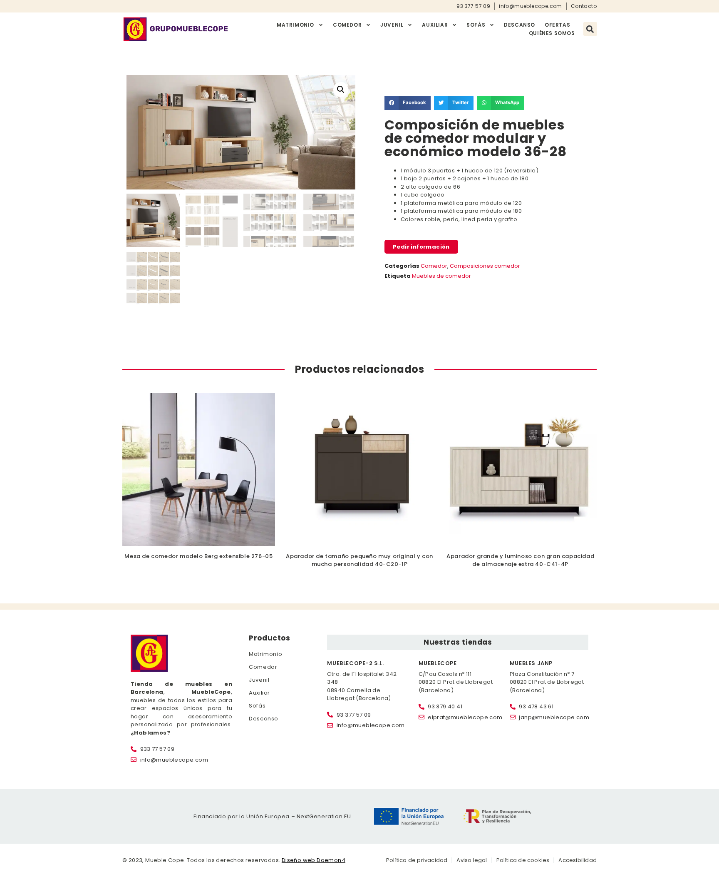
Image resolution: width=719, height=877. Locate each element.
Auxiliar (435, 24)
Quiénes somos (552, 33)
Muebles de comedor (441, 276)
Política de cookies (523, 860)
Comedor (347, 24)
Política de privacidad (416, 860)
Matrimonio (295, 24)
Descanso (519, 24)
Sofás (475, 24)
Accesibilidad (577, 860)
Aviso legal (471, 860)
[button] (590, 29)
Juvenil (391, 24)
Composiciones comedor (485, 266)
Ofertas (557, 24)
